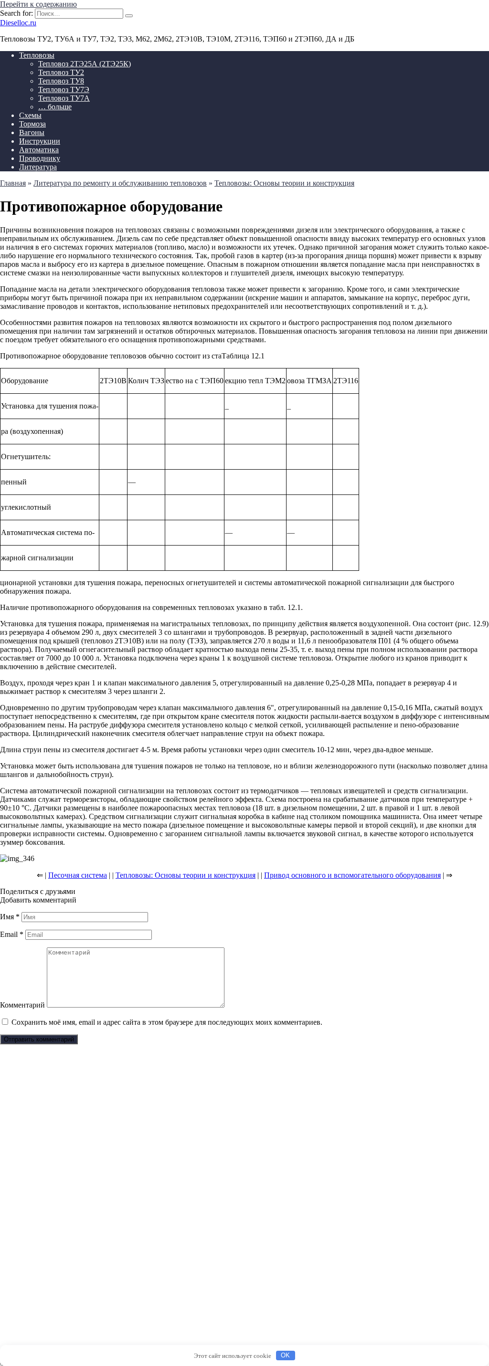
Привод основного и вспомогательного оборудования (352, 875)
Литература (38, 167)
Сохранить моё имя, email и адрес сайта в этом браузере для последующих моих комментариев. (166, 1022)
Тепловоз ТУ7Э (63, 89)
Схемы (30, 115)
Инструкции (39, 141)
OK (285, 1355)
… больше (55, 107)
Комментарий (22, 1005)
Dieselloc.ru (18, 23)
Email (11, 934)
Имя (10, 917)
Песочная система (77, 875)
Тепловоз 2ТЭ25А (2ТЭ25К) (84, 64)
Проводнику (39, 158)
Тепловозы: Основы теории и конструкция (185, 875)
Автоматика (39, 150)
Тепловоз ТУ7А (64, 98)
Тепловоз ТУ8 (61, 81)
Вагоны (31, 132)
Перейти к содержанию (38, 4)
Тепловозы (36, 55)
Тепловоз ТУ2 (61, 72)
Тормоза (32, 124)
